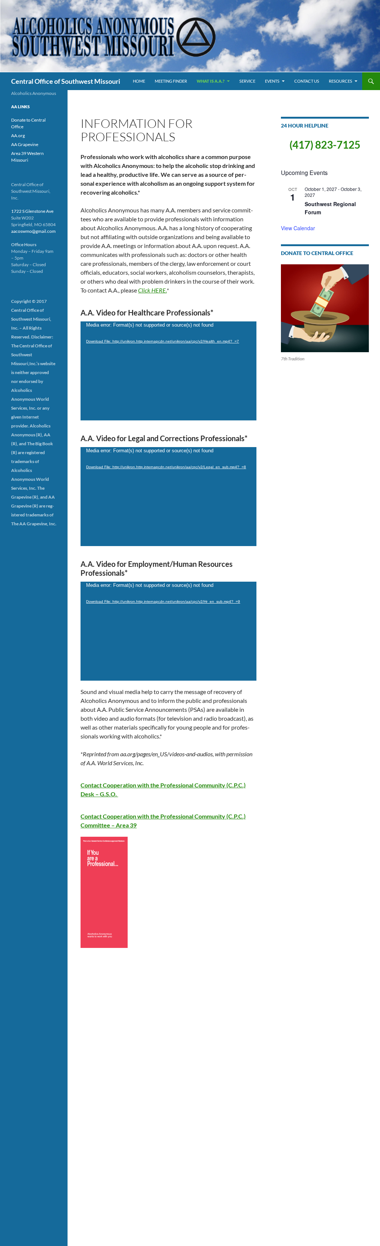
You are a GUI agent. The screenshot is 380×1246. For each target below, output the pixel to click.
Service (247, 81)
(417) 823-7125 (324, 144)
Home (139, 81)
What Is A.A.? (211, 81)
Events (272, 81)
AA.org (18, 135)
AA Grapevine (24, 144)
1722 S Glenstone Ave (32, 211)
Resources (340, 81)
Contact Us (306, 81)
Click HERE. (152, 290)
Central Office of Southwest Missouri (65, 81)
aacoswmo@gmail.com (33, 231)
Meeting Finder (171, 81)
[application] (168, 370)
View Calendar (298, 228)
